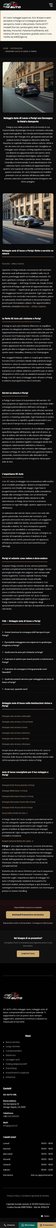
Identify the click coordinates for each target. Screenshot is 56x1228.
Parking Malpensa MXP (16, 1064)
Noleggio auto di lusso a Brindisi (15, 738)
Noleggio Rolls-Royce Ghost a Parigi (17, 807)
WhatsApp (29, 1225)
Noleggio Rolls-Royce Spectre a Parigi (18, 785)
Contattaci (28, 953)
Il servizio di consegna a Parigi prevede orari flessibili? (24, 671)
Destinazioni (17, 48)
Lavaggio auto (13, 1059)
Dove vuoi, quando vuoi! (16, 689)
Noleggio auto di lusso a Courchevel (17, 721)
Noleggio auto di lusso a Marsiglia (16, 716)
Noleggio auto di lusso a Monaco (16, 733)
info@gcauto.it (10, 1125)
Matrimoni (10, 1055)
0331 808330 (13, 1116)
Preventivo (48, 1225)
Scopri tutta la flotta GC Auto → (15, 813)
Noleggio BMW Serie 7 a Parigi (14, 790)
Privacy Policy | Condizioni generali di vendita (28, 1195)
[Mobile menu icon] (51, 5)
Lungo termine (13, 1046)
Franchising (11, 1068)
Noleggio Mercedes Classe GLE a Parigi (18, 802)
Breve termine (13, 1042)
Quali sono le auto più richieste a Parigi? (24, 652)
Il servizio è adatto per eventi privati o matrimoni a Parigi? (27, 661)
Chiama (11, 1225)
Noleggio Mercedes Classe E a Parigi (17, 796)
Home (5, 48)
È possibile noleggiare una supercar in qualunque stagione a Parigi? (27, 644)
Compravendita (13, 1051)
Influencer (10, 1077)
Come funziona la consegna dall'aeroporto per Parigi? (26, 634)
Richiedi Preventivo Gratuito (28, 914)
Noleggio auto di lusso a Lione (14, 727)
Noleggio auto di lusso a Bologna (16, 744)
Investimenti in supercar (17, 1072)
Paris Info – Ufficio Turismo (13, 263)
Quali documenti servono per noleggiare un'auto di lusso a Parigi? (28, 681)
